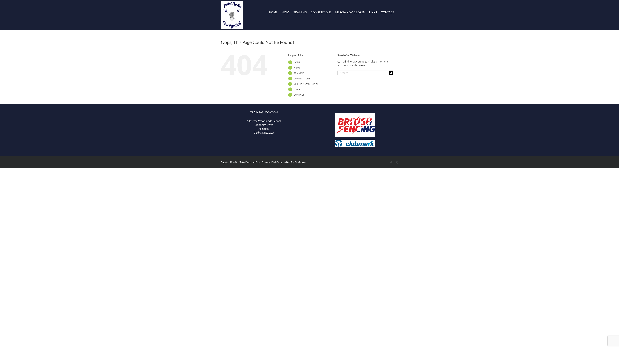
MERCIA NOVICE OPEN (306, 83)
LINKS (297, 89)
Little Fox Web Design (295, 162)
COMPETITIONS (302, 78)
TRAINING (299, 73)
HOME (297, 62)
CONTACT (299, 94)
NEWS (297, 67)
